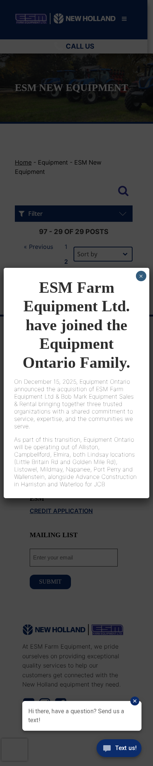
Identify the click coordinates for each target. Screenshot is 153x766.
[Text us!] (119, 750)
